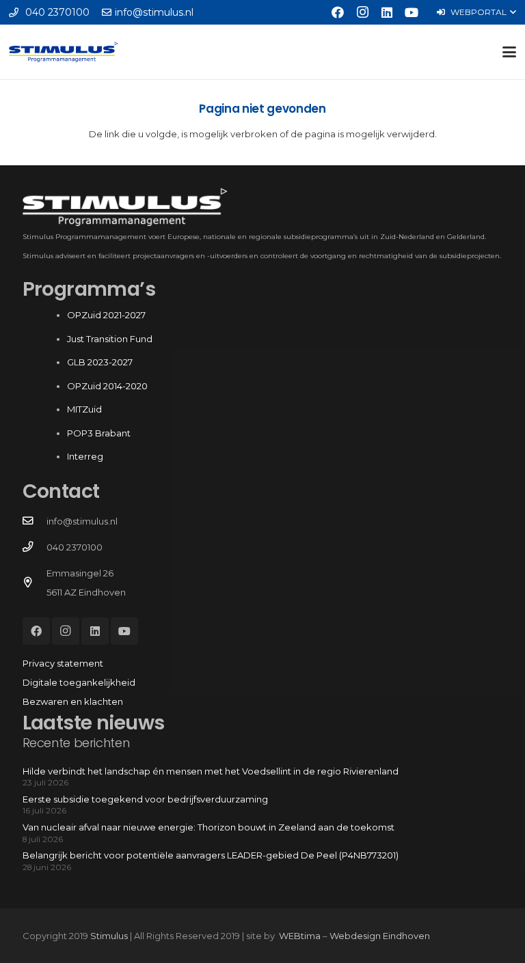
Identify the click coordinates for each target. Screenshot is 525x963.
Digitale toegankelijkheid (79, 682)
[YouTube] (411, 12)
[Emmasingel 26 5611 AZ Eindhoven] (34, 582)
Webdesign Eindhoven (379, 935)
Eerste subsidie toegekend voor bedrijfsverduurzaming (145, 799)
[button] (476, 12)
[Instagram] (362, 12)
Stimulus (109, 935)
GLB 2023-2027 (100, 362)
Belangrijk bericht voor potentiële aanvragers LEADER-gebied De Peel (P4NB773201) (211, 855)
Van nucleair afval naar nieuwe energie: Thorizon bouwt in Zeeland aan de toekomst (208, 827)
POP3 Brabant (99, 433)
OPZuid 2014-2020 (107, 385)
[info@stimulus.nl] (34, 521)
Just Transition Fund (110, 338)
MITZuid (84, 409)
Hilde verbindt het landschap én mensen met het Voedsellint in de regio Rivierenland (211, 771)
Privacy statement (63, 663)
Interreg (85, 456)
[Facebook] (337, 12)
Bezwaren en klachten (73, 701)
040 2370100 (74, 547)
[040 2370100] (34, 547)
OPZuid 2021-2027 (106, 314)
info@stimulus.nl (82, 521)
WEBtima (300, 935)
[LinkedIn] (387, 12)
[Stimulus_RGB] (63, 52)
